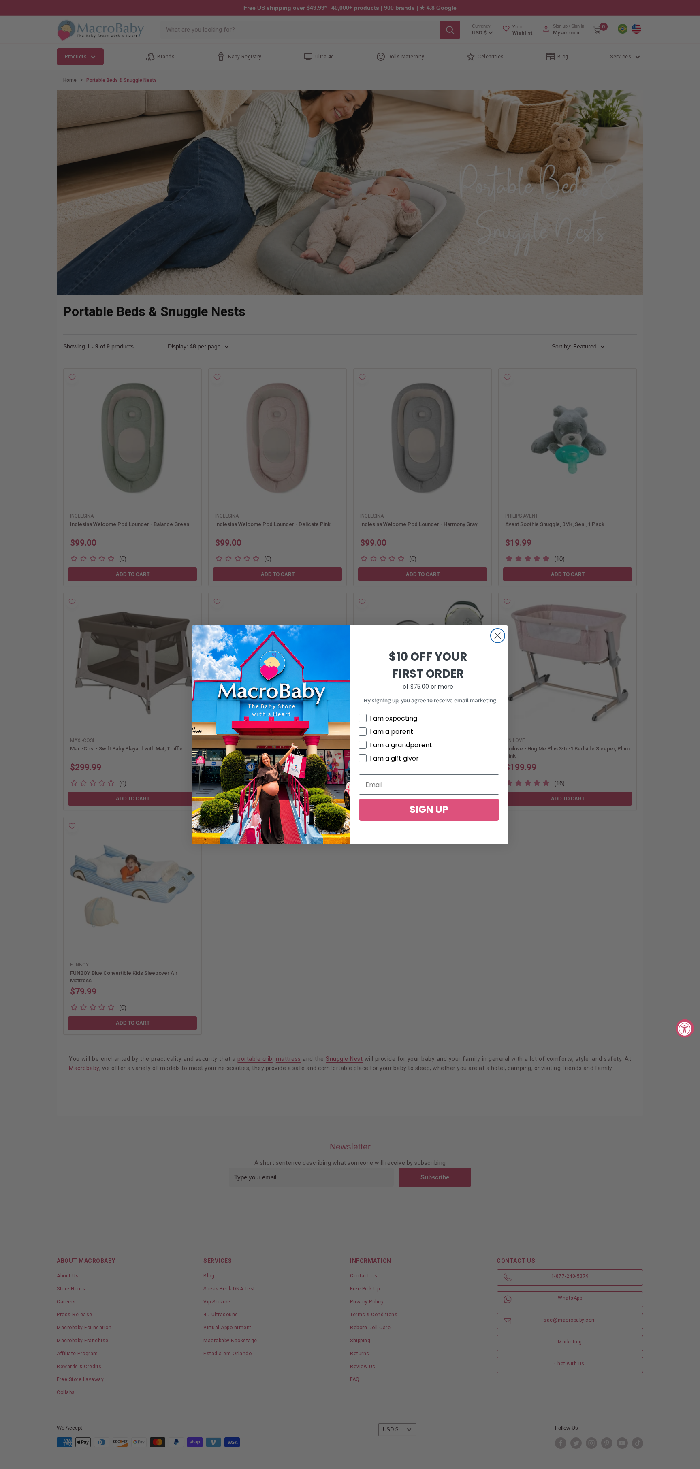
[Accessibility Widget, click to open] (685, 1028)
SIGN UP (429, 809)
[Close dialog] (498, 636)
